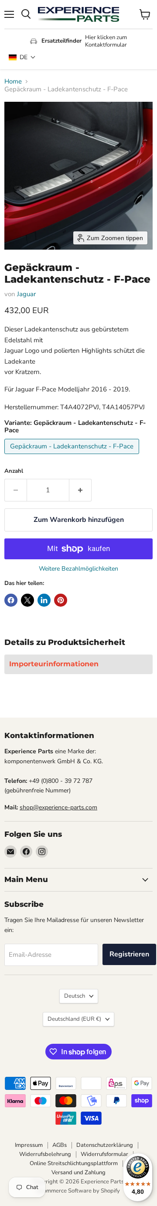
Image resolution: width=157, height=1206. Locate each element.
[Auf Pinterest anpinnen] (60, 600)
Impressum (29, 1145)
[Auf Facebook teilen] (10, 600)
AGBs (59, 1145)
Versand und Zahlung (78, 1172)
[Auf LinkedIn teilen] (44, 600)
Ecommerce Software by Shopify (78, 1191)
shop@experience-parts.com (58, 807)
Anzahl (13, 471)
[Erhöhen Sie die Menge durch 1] (80, 490)
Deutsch (74, 996)
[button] (22, 57)
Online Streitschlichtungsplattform (74, 1163)
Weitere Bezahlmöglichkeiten (78, 568)
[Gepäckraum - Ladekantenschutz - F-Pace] (72, 456)
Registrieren (129, 954)
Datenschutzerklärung (104, 1145)
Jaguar (26, 294)
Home (13, 81)
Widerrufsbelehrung (45, 1154)
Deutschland (74, 1019)
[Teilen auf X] (27, 600)
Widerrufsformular (104, 1154)
